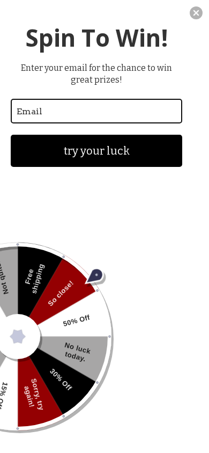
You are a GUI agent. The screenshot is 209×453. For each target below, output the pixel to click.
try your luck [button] (97, 150)
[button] (196, 12)
